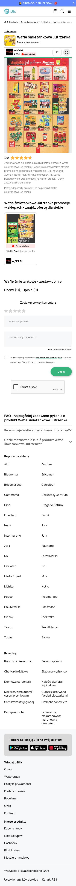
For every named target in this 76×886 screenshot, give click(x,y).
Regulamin (11, 798)
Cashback (10, 843)
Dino (7, 505)
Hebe (7, 525)
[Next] (73, 3)
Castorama (11, 495)
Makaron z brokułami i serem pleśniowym (18, 693)
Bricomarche (12, 485)
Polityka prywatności (17, 784)
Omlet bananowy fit (55, 702)
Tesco (8, 627)
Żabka (46, 637)
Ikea (44, 525)
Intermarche (12, 535)
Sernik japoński (52, 661)
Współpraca (12, 777)
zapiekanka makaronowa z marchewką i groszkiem (51, 717)
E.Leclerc (10, 515)
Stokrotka (48, 617)
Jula (44, 535)
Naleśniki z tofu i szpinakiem (52, 683)
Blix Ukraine (11, 850)
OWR (7, 806)
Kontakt (9, 813)
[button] (38, 430)
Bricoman (48, 474)
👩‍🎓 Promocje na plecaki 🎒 (38, 3)
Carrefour (48, 485)
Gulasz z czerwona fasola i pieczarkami (55, 693)
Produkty (13, 22)
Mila (44, 576)
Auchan (47, 464)
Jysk (7, 546)
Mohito (8, 586)
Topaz (8, 637)
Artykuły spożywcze (30, 22)
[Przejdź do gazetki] (66, 52)
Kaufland (48, 546)
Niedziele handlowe (16, 857)
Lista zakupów (13, 836)
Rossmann (49, 607)
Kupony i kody (13, 828)
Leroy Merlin (50, 556)
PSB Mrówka (12, 607)
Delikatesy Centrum (55, 495)
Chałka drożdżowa (16, 671)
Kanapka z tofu (14, 712)
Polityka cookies (14, 791)
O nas (8, 769)
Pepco (8, 597)
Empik (45, 515)
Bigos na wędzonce (54, 671)
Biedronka (11, 474)
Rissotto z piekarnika (17, 661)
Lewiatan (10, 566)
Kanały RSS (49, 879)
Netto (45, 586)
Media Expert (12, 576)
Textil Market (50, 627)
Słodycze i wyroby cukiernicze (57, 22)
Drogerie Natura (52, 505)
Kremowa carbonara (17, 682)
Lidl (44, 566)
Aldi (6, 464)
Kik (6, 556)
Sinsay (8, 617)
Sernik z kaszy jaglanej (19, 702)
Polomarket (49, 597)
